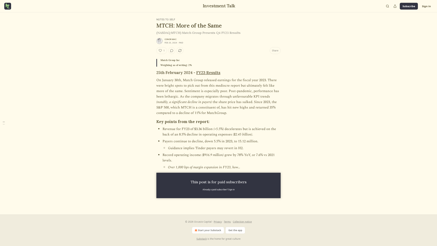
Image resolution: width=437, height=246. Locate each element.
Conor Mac (171, 39)
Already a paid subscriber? (219, 189)
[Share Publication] (395, 6)
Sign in (426, 6)
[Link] (151, 72)
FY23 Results (208, 72)
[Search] (387, 6)
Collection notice (242, 221)
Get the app (235, 230)
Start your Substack (209, 230)
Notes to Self (165, 19)
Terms (227, 221)
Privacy (218, 221)
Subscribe (409, 6)
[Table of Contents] (3, 123)
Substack (201, 238)
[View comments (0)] (171, 50)
